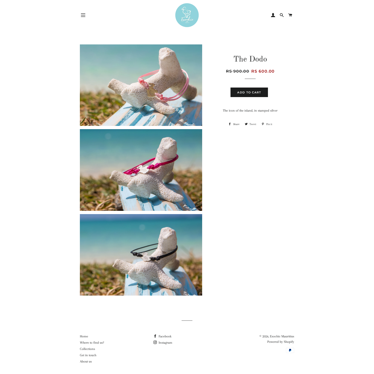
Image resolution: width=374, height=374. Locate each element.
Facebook (164, 336)
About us (86, 361)
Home (84, 336)
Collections (87, 349)
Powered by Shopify (280, 342)
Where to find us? (92, 343)
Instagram (165, 343)
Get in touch (88, 355)
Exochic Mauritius (282, 336)
